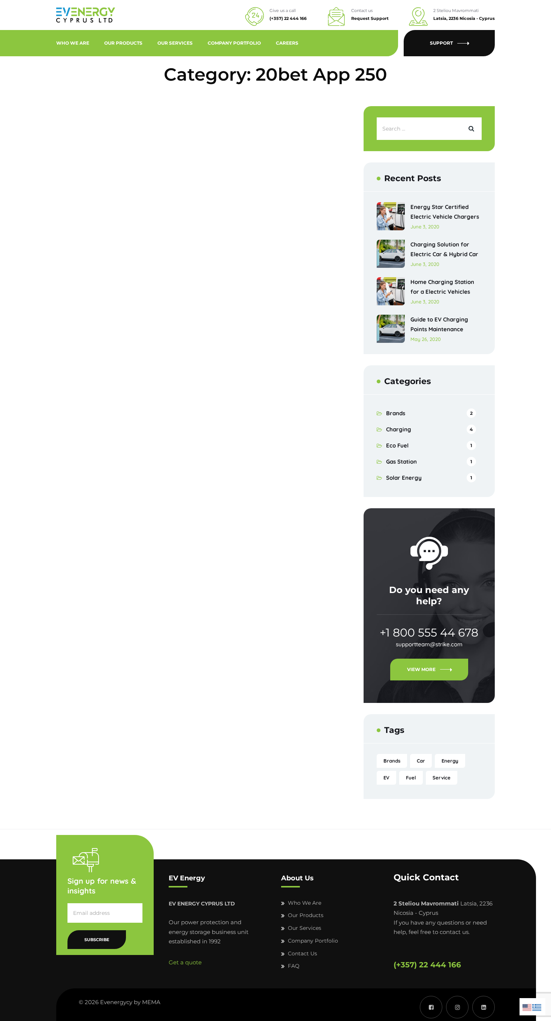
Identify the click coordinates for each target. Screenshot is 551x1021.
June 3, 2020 (424, 227)
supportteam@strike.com (429, 644)
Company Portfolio (234, 43)
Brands (395, 413)
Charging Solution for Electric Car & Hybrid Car (444, 249)
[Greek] (537, 1006)
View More (421, 669)
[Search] (470, 128)
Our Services (175, 43)
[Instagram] (457, 1007)
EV (386, 778)
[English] (527, 1006)
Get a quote (185, 962)
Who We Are (72, 43)
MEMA (151, 1002)
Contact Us (302, 953)
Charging (398, 429)
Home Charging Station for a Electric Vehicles (442, 286)
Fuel (411, 778)
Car (421, 761)
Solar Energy (404, 477)
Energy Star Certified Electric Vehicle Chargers (444, 211)
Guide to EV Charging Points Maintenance (439, 324)
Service (442, 778)
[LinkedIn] (483, 1007)
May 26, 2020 (425, 339)
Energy (450, 761)
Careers (287, 43)
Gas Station (401, 461)
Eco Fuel (397, 445)
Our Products (123, 43)
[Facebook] (431, 1007)
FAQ (293, 965)
